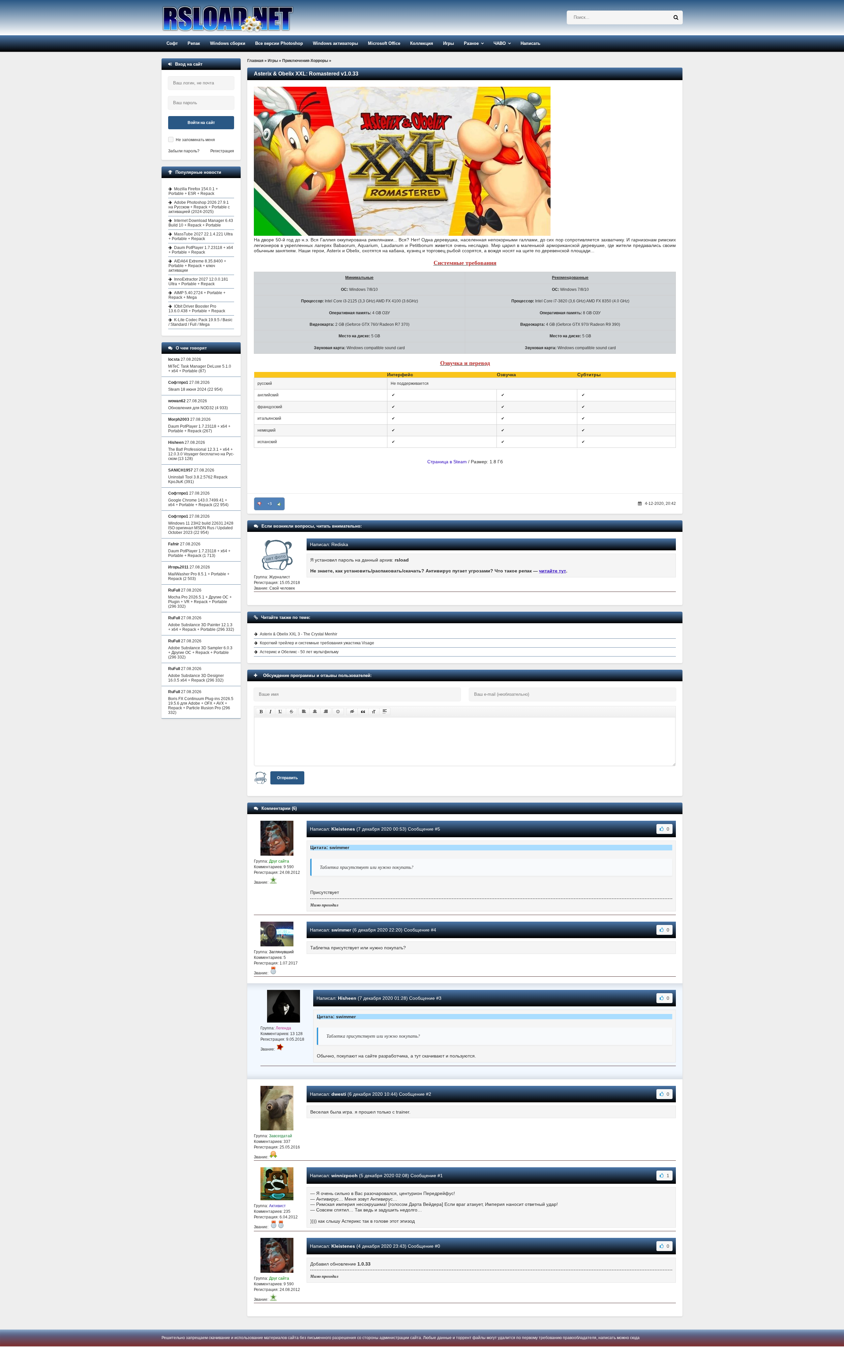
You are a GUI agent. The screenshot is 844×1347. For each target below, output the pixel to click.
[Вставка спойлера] (384, 711)
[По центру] (314, 711)
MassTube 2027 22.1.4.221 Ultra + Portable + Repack (200, 236)
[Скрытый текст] (352, 711)
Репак (194, 43)
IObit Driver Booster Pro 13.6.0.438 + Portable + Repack (196, 308)
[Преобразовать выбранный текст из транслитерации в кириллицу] (373, 711)
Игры (448, 43)
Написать (530, 43)
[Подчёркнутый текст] (280, 711)
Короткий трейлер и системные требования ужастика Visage (317, 643)
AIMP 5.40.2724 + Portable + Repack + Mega (197, 295)
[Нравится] (279, 504)
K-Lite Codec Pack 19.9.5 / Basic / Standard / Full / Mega (200, 322)
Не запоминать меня (195, 140)
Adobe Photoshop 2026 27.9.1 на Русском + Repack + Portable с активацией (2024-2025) (199, 207)
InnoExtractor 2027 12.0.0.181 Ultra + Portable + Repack (198, 281)
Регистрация (222, 151)
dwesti (338, 1094)
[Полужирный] (261, 711)
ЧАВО (500, 43)
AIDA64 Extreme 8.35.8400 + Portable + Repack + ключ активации (197, 266)
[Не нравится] (259, 504)
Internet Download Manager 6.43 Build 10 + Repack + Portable (200, 223)
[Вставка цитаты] (363, 711)
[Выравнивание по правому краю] (325, 711)
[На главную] (245, 17)
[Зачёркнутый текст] (291, 711)
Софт (172, 43)
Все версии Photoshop (279, 43)
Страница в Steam (447, 461)
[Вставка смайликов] (338, 711)
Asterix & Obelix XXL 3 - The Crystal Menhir (298, 634)
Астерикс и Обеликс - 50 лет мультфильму (299, 652)
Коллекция (421, 43)
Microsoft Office (384, 43)
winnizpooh (344, 1175)
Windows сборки (227, 43)
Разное (471, 43)
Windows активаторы (335, 43)
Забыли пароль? (183, 151)
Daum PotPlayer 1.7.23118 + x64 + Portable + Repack (200, 250)
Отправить (287, 778)
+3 (269, 504)
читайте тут (552, 570)
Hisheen (347, 998)
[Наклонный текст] (270, 711)
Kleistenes (343, 829)
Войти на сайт (201, 122)
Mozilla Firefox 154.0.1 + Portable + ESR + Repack (193, 191)
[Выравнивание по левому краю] (304, 711)
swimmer (341, 930)
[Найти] (675, 17)
